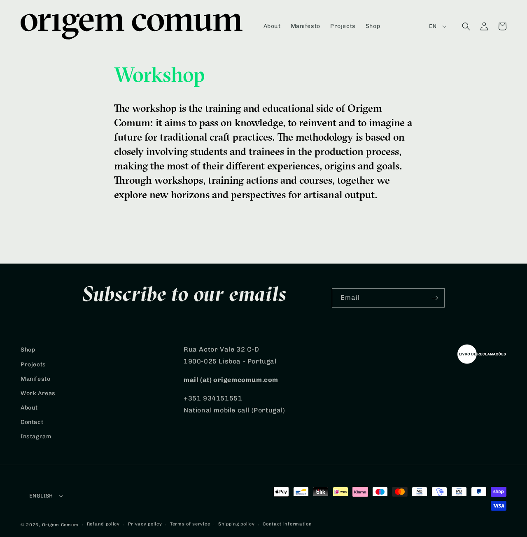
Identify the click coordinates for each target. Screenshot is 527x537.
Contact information (287, 524)
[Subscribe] (435, 298)
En (432, 26)
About (29, 407)
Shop (28, 349)
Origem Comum (60, 525)
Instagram (36, 436)
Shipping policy (236, 524)
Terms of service (190, 524)
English (41, 496)
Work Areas (38, 393)
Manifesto (35, 378)
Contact (32, 422)
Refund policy (103, 524)
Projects (33, 364)
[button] (466, 26)
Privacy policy (145, 524)
